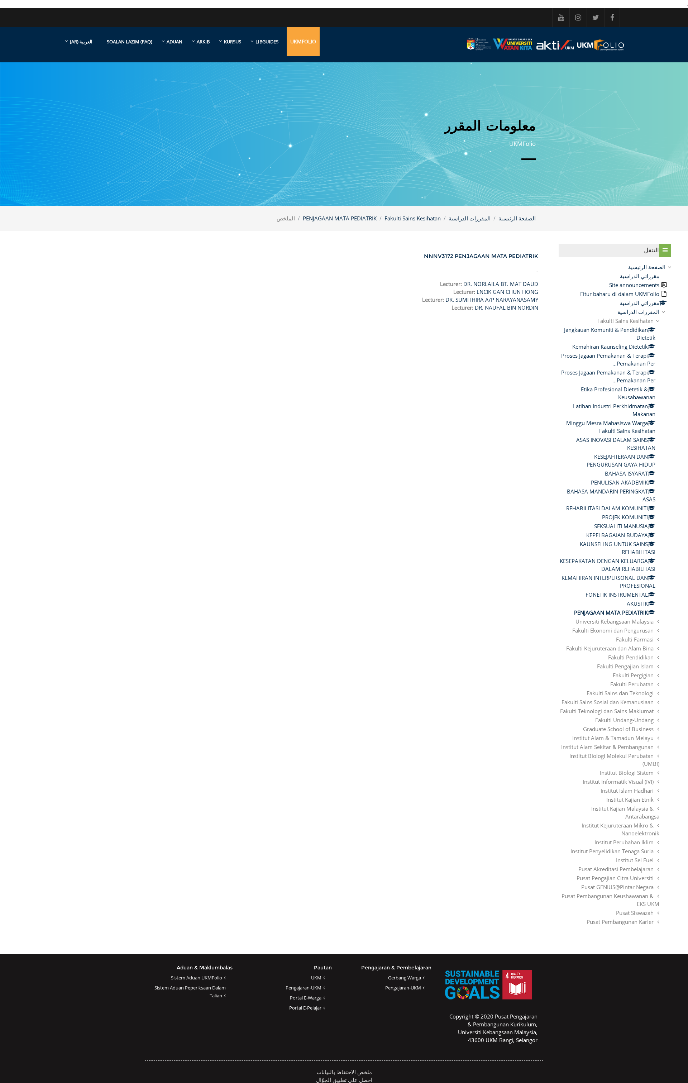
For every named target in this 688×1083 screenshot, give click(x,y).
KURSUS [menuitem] (232, 41)
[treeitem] (615, 594)
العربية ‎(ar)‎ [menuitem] (81, 41)
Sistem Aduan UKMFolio (196, 977)
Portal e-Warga (305, 997)
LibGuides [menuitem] (266, 41)
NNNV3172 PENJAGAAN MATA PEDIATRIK (481, 256)
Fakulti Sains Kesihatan (412, 218)
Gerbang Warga (404, 977)
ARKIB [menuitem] (203, 41)
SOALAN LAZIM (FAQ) (129, 41)
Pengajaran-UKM (403, 987)
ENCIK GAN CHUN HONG (507, 291)
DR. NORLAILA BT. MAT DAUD (500, 283)
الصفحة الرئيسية (517, 218)
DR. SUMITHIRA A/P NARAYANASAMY (491, 299)
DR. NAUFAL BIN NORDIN (506, 307)
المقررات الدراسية (470, 218)
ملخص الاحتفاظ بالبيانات (344, 1071)
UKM (316, 977)
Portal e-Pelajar (305, 1008)
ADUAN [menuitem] (174, 41)
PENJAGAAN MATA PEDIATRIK (340, 218)
